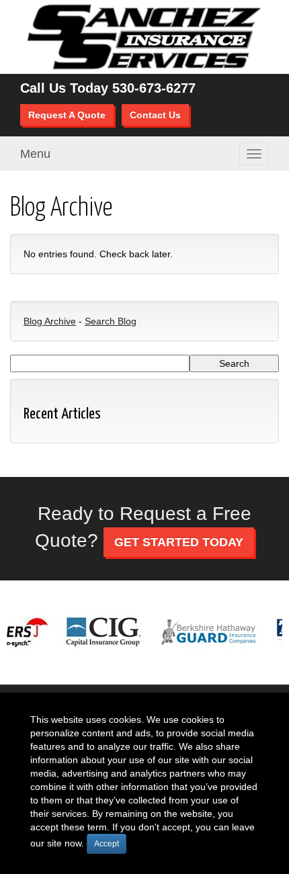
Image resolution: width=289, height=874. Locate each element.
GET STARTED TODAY (178, 542)
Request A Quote (67, 115)
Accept (106, 843)
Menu (35, 154)
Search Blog (110, 321)
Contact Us (155, 115)
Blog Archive (50, 321)
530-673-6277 (154, 88)
